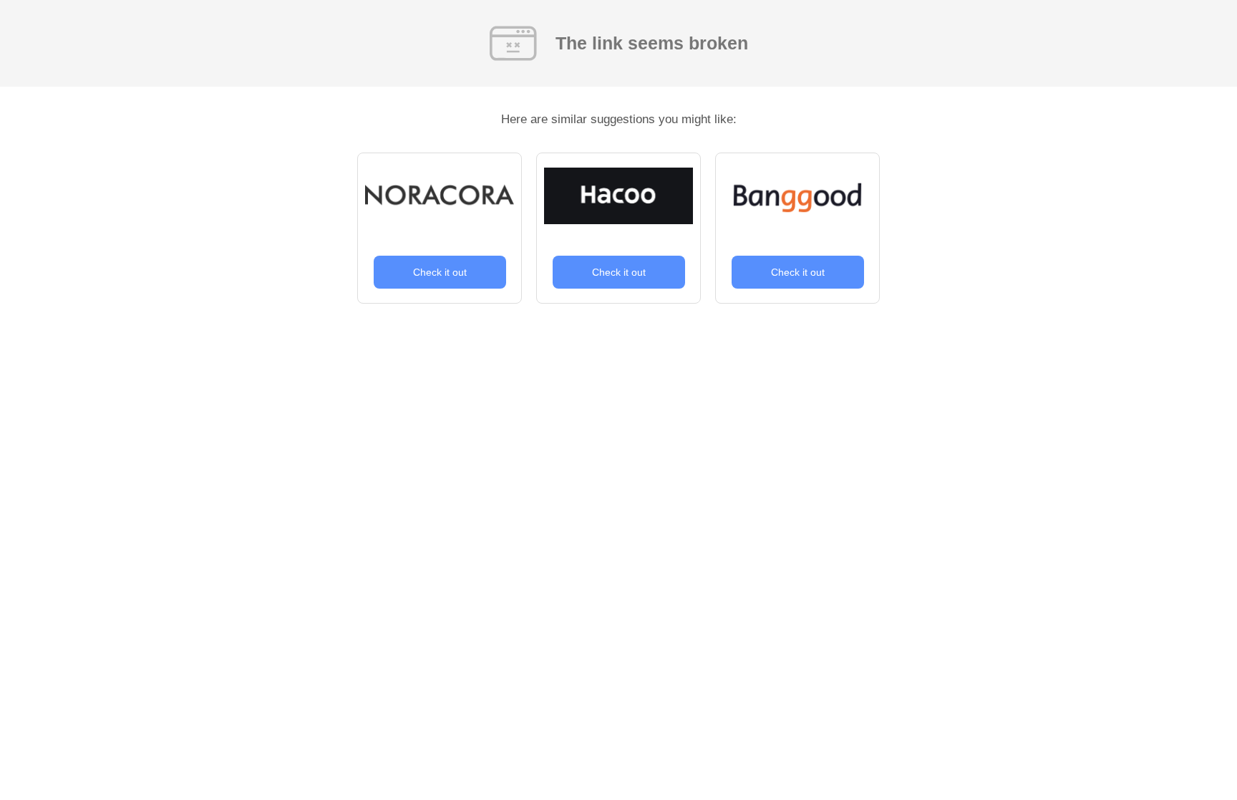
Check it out (440, 272)
